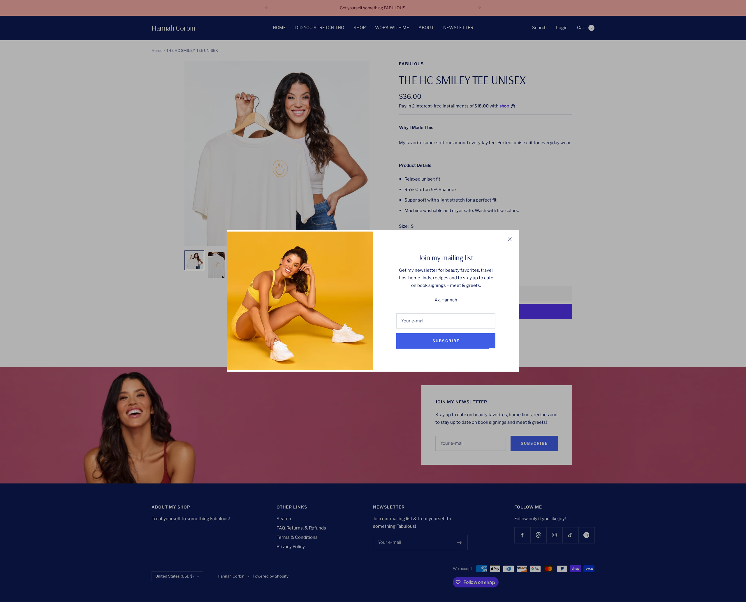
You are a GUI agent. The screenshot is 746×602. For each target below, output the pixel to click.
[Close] (510, 239)
